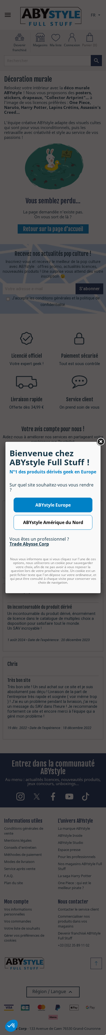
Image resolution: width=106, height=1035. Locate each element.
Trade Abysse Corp (29, 543)
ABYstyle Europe (53, 505)
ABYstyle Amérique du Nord (53, 522)
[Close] (100, 442)
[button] (11, 1025)
